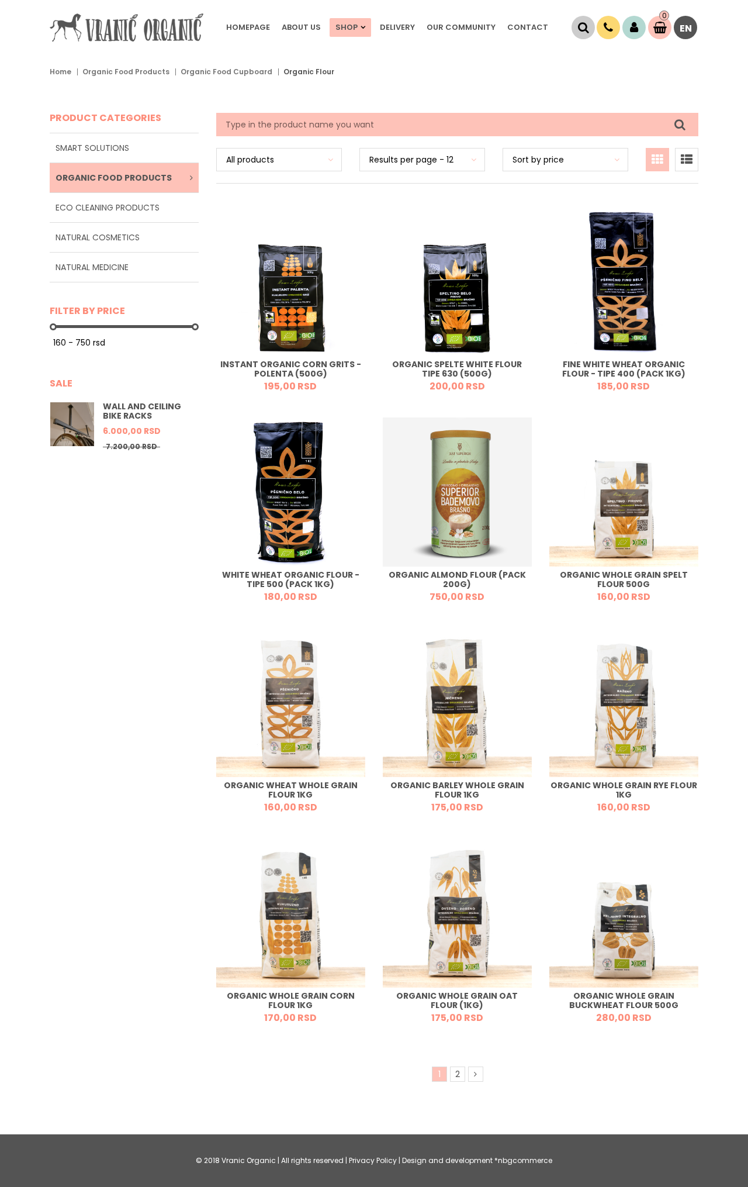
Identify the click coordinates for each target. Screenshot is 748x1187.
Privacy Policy (373, 1160)
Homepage (248, 27)
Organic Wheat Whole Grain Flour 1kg (291, 790)
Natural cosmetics (98, 237)
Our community (461, 27)
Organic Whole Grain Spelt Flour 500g (624, 580)
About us (301, 27)
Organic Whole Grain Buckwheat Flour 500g (623, 1001)
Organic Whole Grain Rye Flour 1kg (623, 790)
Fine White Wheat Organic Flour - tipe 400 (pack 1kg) (623, 369)
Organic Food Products (125, 72)
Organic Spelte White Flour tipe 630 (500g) (457, 369)
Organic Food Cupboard (226, 72)
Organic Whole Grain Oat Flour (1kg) (457, 1001)
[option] (124, 434)
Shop (346, 27)
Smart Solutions (92, 148)
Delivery (397, 27)
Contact (527, 27)
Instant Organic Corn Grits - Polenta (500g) (290, 369)
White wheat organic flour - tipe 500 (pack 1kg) (290, 580)
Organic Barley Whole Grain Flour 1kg (457, 790)
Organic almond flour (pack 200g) (457, 580)
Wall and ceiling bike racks (142, 411)
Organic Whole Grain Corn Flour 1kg (291, 1001)
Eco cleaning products (108, 207)
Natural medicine (92, 267)
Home (60, 72)
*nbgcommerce (523, 1160)
